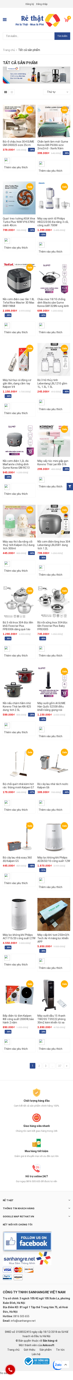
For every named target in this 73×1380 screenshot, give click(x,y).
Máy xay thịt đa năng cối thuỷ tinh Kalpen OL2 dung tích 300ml (19, 545)
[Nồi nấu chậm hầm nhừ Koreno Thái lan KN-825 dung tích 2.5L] (19, 683)
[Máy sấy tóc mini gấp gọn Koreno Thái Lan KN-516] (53, 440)
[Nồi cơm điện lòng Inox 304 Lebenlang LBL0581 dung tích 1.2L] (53, 521)
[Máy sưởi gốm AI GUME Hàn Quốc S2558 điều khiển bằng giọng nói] (53, 683)
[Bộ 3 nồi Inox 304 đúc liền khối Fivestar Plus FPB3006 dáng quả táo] (19, 602)
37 (59, 1065)
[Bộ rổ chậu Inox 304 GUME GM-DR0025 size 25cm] (19, 121)
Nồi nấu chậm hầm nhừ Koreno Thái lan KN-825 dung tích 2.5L (17, 706)
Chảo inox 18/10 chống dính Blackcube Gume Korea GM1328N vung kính (53, 302)
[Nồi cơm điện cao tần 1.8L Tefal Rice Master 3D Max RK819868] (19, 279)
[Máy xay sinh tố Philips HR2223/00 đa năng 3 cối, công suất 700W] (53, 198)
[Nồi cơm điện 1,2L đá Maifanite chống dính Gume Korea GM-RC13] (19, 440)
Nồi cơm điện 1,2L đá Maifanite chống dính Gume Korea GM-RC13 (16, 464)
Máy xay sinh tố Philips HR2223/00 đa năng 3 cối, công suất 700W (53, 222)
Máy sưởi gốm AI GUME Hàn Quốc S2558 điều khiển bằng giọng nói (51, 706)
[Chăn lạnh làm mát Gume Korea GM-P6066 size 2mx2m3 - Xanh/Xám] (53, 121)
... (52, 1065)
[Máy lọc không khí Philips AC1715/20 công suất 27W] (19, 914)
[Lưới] (5, 92)
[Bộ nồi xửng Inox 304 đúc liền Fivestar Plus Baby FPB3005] (53, 602)
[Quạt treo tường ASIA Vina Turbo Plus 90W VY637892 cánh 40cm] (19, 198)
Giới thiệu (29, 1349)
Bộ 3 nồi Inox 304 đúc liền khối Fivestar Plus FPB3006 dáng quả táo (18, 626)
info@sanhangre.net (23, 1320)
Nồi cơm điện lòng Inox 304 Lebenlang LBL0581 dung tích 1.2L (53, 545)
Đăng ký (30, 4)
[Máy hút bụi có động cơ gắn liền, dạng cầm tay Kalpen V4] (19, 360)
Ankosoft (48, 1345)
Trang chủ (13, 1349)
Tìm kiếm (62, 36)
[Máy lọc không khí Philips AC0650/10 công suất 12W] (53, 837)
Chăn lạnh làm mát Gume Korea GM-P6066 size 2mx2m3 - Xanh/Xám (52, 145)
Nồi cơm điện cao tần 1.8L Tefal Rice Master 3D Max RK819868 (19, 302)
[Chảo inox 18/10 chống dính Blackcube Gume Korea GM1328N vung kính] (53, 279)
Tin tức (60, 1349)
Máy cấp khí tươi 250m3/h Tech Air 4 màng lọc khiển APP (53, 938)
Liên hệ (36, 1354)
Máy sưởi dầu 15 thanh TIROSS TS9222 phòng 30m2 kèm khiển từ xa (51, 1019)
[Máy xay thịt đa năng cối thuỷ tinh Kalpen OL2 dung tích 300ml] (19, 521)
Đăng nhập (41, 4)
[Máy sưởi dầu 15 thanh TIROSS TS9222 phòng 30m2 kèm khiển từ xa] (53, 995)
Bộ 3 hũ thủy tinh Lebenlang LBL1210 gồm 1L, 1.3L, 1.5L (52, 383)
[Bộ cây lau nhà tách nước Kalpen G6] (53, 763)
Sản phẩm (45, 1349)
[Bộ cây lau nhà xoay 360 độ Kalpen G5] (19, 837)
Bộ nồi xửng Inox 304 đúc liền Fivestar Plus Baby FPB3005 (52, 626)
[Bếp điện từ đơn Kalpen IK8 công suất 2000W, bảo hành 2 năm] (19, 995)
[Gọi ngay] (10, 1369)
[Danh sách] (12, 92)
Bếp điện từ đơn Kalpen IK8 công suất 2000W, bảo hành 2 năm (18, 1019)
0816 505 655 (21, 1316)
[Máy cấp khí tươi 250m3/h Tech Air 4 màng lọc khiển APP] (53, 914)
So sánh (5, 1373)
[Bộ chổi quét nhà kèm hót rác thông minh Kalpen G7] (19, 763)
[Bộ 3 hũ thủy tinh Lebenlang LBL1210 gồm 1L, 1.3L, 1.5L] (53, 360)
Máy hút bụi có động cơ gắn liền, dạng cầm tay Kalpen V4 (17, 383)
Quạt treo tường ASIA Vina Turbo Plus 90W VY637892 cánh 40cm (19, 222)
